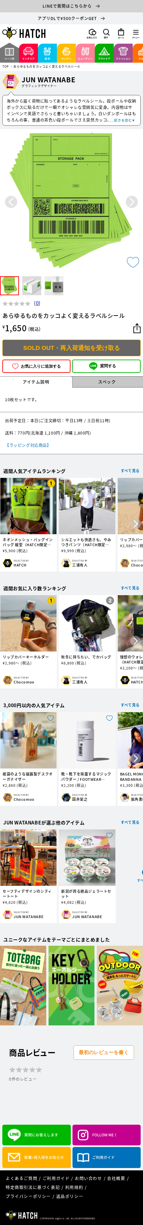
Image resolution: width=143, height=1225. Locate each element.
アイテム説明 (36, 382)
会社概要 (116, 1178)
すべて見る (130, 471)
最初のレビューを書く (104, 1052)
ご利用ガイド (56, 1178)
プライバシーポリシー (28, 1196)
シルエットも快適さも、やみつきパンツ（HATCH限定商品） (86, 542)
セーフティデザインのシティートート (27, 894)
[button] (106, 33)
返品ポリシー (69, 1196)
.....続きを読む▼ (121, 120)
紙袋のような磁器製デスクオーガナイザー (28, 776)
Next (132, 202)
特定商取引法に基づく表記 (33, 1187)
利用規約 (74, 1187)
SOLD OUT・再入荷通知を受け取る (71, 348)
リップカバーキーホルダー (26, 656)
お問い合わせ (88, 1178)
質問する (108, 366)
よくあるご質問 (21, 1178)
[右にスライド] (135, 524)
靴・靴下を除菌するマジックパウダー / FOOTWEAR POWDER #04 (86, 776)
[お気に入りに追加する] (133, 262)
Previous (11, 202)
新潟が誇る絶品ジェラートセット (86, 894)
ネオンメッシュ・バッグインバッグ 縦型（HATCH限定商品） (28, 542)
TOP (5, 67)
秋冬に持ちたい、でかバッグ (86, 656)
